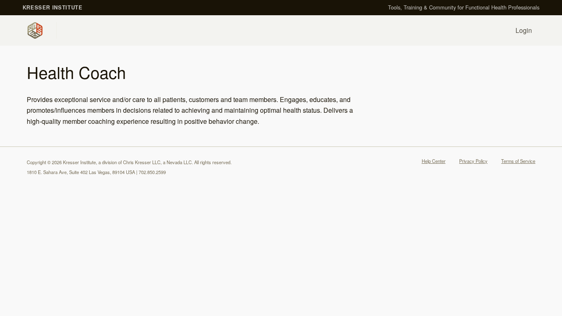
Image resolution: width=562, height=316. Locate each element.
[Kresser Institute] (36, 30)
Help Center (434, 161)
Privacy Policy (473, 161)
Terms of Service (518, 161)
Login (524, 30)
